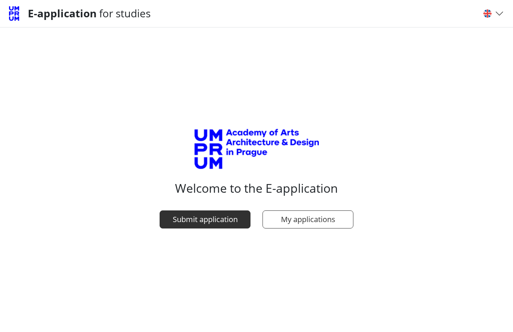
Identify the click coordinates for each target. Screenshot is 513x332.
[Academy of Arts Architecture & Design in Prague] (17, 13)
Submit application (205, 219)
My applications (308, 219)
